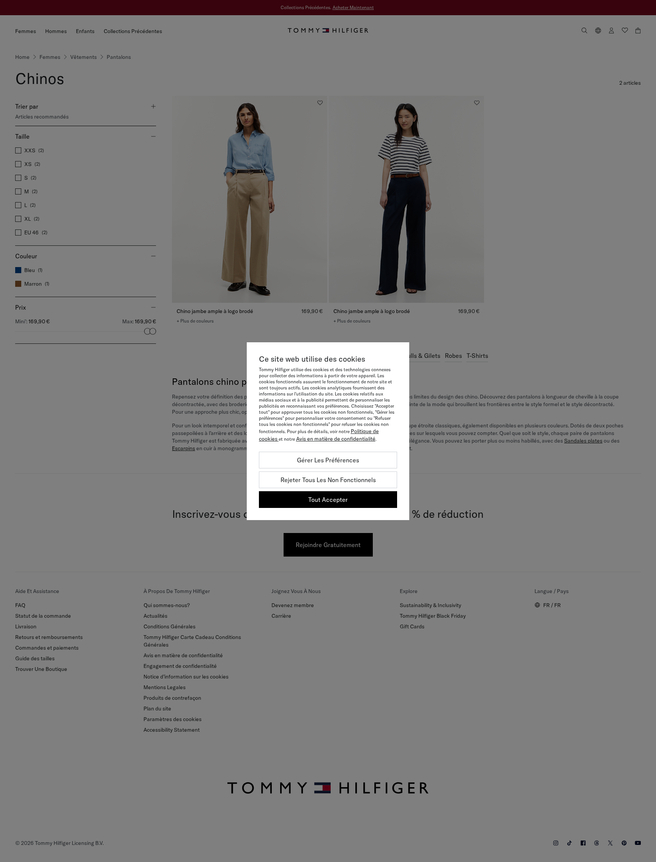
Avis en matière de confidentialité (335, 438)
